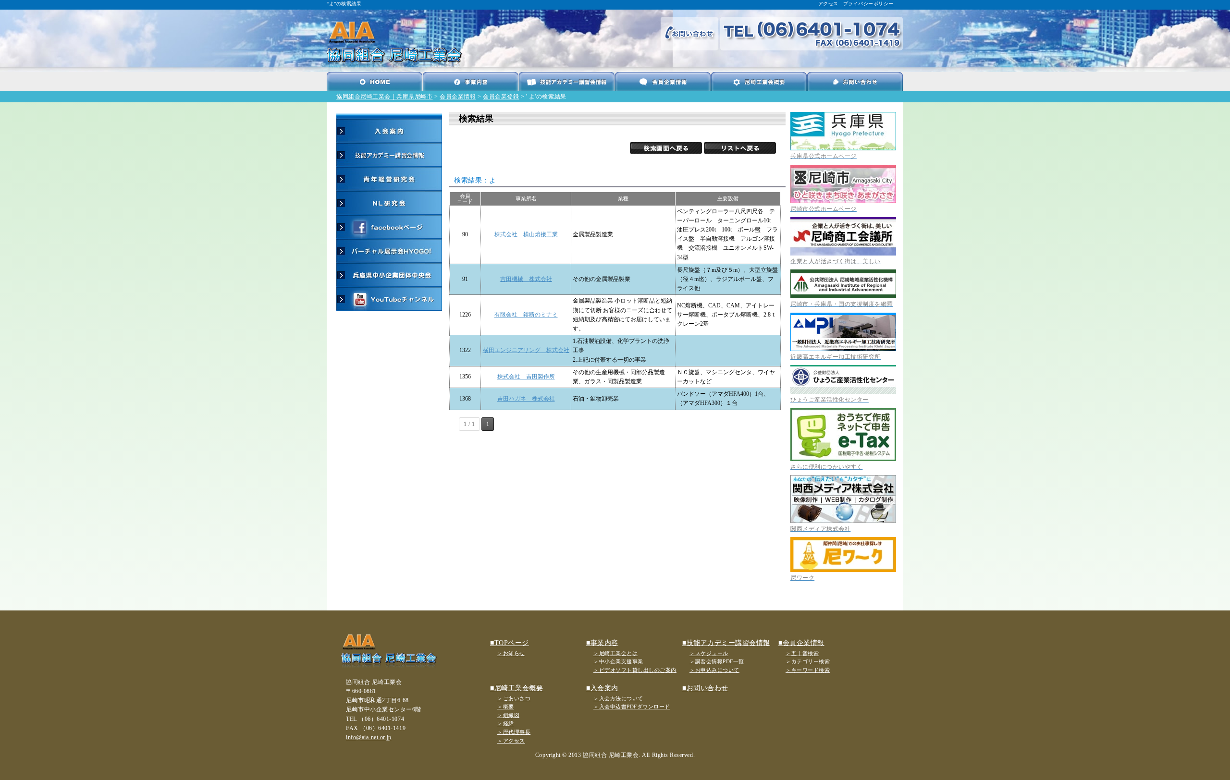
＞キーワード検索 (808, 670)
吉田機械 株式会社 (526, 279)
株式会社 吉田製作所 (526, 376)
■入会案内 (602, 688)
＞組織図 (508, 715)
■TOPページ (509, 642)
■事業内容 (602, 642)
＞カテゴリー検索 (808, 661)
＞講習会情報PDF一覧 (716, 661)
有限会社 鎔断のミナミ (526, 314)
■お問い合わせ (705, 688)
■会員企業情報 (801, 642)
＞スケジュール (708, 653)
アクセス (828, 3)
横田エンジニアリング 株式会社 (526, 350)
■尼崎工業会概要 (516, 688)
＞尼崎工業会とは (615, 653)
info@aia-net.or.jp (369, 737)
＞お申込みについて (714, 670)
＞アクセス (511, 740)
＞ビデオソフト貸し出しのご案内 (634, 670)
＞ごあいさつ (513, 698)
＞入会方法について (618, 698)
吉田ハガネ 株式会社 (526, 398)
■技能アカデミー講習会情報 (726, 642)
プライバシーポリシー (868, 3)
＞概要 (505, 706)
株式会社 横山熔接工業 (526, 234)
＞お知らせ (511, 653)
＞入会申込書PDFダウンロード (631, 706)
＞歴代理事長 (513, 732)
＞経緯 (505, 723)
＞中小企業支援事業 (618, 661)
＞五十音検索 (802, 653)
